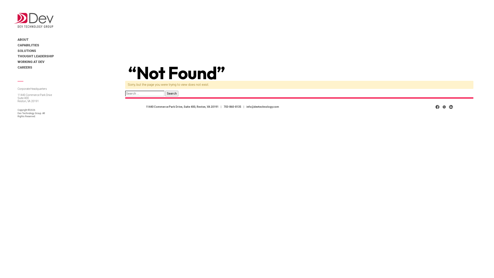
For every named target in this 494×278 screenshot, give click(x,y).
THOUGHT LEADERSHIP (36, 56)
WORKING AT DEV (31, 62)
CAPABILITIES (28, 45)
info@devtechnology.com (262, 106)
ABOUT (23, 40)
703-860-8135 (232, 106)
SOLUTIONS (27, 51)
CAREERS (25, 67)
